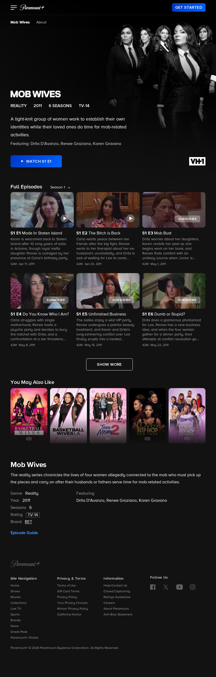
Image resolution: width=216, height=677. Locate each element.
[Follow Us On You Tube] (179, 587)
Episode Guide (24, 533)
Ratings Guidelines (117, 597)
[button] (14, 8)
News (15, 626)
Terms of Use (66, 585)
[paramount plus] (32, 7)
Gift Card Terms (68, 591)
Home (15, 585)
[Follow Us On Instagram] (192, 587)
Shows (15, 591)
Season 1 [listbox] (57, 187)
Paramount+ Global (24, 637)
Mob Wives (20, 22)
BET (28, 522)
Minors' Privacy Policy (72, 608)
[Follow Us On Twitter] (166, 587)
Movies (16, 597)
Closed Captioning (117, 591)
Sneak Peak (19, 632)
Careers (109, 603)
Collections (19, 603)
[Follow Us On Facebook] (152, 587)
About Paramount (116, 608)
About (41, 22)
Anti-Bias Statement (118, 614)
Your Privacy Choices (72, 603)
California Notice (69, 614)
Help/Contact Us (115, 585)
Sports (15, 614)
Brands (16, 620)
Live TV (16, 608)
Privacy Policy (67, 597)
